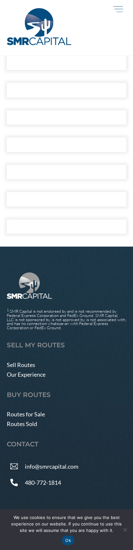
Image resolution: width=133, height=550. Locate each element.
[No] (125, 529)
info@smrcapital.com (51, 466)
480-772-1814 (43, 482)
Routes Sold (22, 423)
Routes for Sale (26, 414)
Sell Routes (21, 364)
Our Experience (26, 374)
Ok (68, 540)
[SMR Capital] (39, 42)
